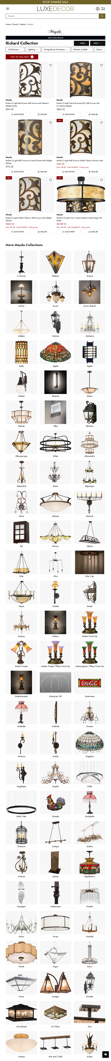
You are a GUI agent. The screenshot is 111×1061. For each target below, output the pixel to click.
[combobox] (52, 16)
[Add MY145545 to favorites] (101, 180)
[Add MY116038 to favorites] (101, 122)
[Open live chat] (105, 1054)
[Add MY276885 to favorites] (50, 65)
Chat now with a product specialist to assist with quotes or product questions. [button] (86, 1047)
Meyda (22, 24)
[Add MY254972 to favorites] (101, 65)
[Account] (98, 8)
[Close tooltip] (107, 1046)
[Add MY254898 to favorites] (50, 122)
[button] (103, 8)
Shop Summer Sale (55, 2)
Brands (15, 24)
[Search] (102, 16)
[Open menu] (7, 9)
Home (8, 24)
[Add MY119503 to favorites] (50, 180)
